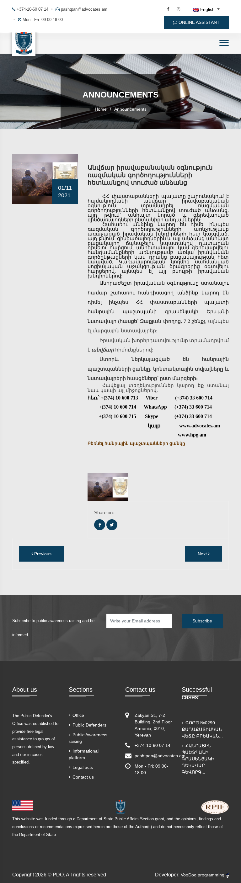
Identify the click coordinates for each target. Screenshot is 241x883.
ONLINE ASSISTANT (198, 22)
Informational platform (84, 754)
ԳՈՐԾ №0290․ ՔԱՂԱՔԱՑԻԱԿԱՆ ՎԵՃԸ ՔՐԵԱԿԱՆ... (202, 729)
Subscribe (202, 620)
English (207, 9)
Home (101, 109)
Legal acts (82, 767)
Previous (42, 553)
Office (77, 715)
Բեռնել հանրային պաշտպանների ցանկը (136, 443)
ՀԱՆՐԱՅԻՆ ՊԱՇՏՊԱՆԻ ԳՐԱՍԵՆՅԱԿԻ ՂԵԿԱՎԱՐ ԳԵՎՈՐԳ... (198, 759)
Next (203, 553)
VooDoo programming (203, 874)
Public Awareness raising (88, 738)
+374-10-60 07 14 (31, 9)
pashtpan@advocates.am (84, 9)
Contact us (82, 777)
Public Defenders (88, 724)
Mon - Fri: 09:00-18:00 (42, 19)
